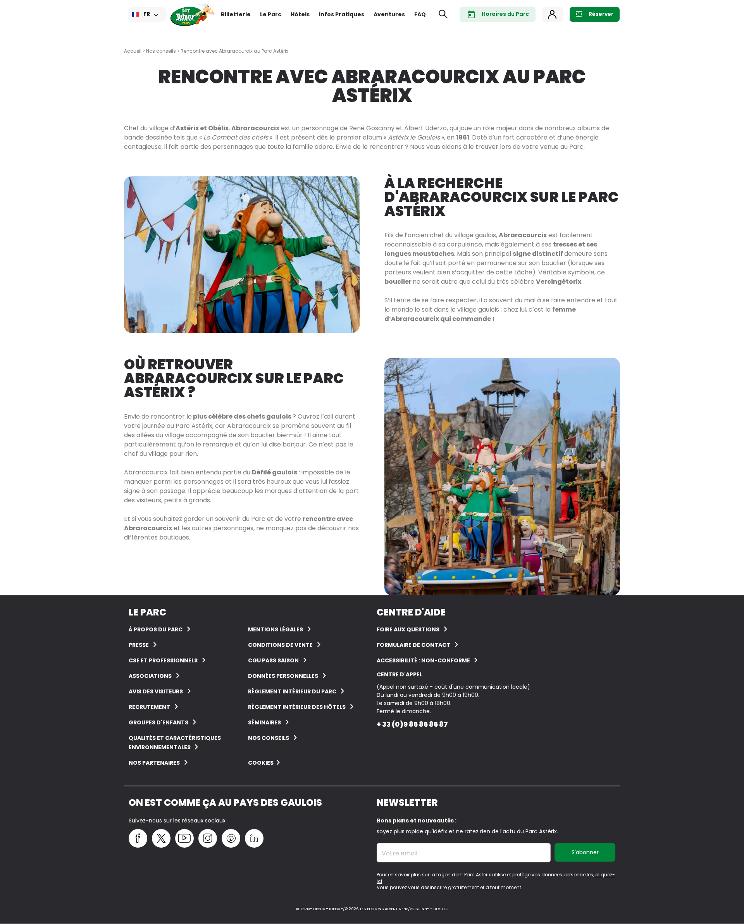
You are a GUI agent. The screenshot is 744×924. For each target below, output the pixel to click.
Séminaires (264, 722)
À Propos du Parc (156, 629)
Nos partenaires (154, 763)
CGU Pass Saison (273, 660)
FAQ (420, 14)
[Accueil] (192, 14)
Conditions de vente (280, 645)
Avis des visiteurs (156, 691)
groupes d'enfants (158, 722)
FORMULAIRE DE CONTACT (413, 645)
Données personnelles (283, 676)
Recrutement (149, 707)
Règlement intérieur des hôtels (297, 707)
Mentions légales (275, 629)
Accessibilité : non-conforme (424, 660)
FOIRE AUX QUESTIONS (408, 629)
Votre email (399, 853)
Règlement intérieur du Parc (292, 691)
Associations (150, 676)
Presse (139, 645)
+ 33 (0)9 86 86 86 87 (412, 724)
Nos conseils (161, 51)
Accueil (132, 51)
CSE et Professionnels (163, 660)
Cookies (261, 763)
